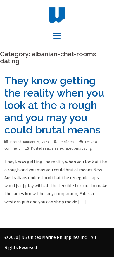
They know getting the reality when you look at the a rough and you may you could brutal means (54, 105)
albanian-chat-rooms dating (69, 148)
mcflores (67, 141)
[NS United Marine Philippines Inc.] (57, 15)
